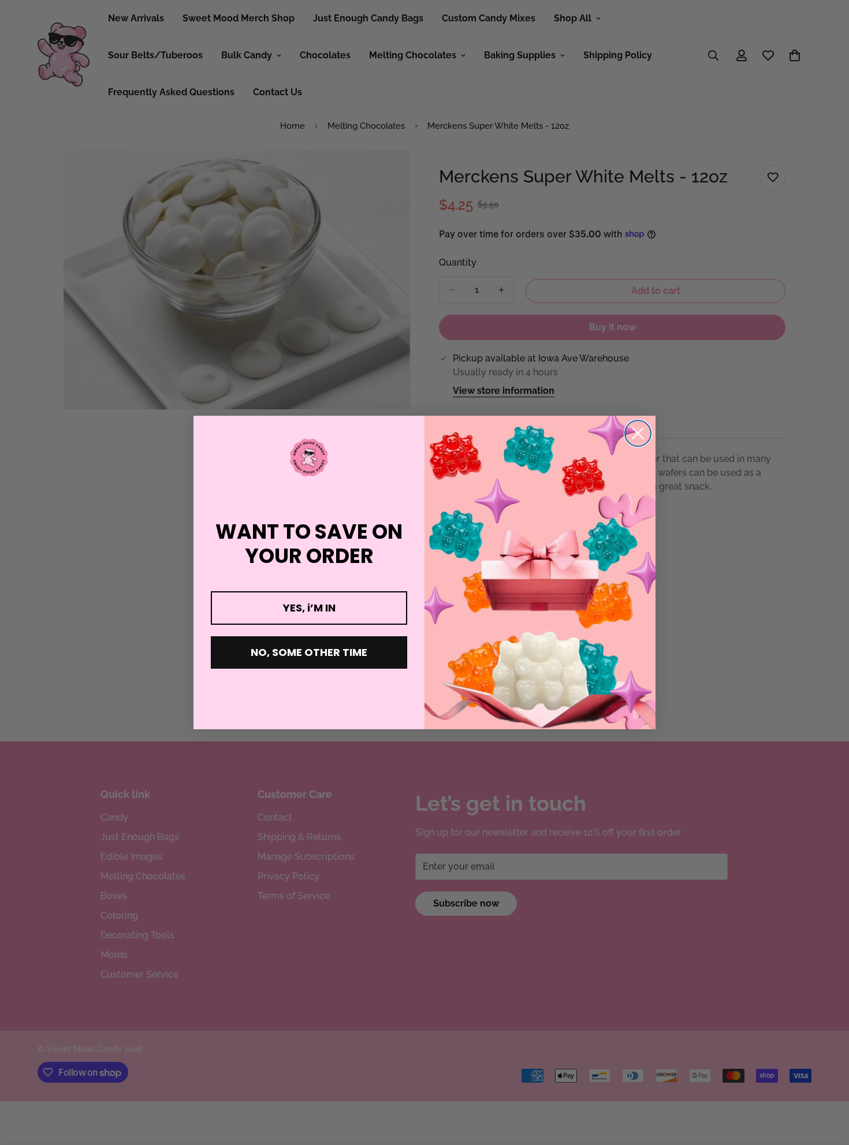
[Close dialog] (638, 433)
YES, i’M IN (309, 608)
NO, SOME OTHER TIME (309, 652)
